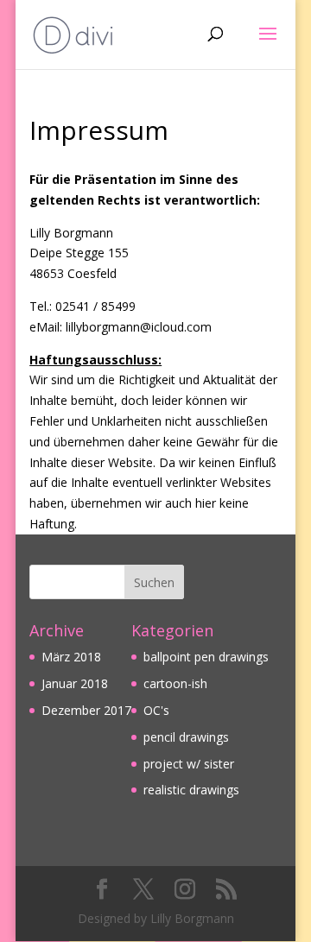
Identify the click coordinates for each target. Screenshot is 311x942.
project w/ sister (188, 763)
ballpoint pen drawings (206, 656)
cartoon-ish (175, 683)
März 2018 (71, 656)
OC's (156, 710)
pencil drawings (186, 737)
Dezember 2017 (86, 710)
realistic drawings (191, 789)
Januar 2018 (74, 683)
